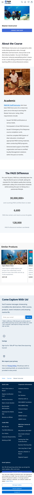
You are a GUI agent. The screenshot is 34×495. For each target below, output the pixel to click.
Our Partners (22, 395)
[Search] (22, 2)
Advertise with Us (23, 399)
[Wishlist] (29, 2)
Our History (5, 433)
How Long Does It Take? (24, 448)
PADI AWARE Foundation (25, 402)
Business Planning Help (24, 445)
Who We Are (5, 426)
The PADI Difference (7, 430)
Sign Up (28, 317)
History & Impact (23, 409)
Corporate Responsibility (9, 437)
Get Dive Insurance (7, 399)
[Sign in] (25, 2)
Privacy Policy (12, 366)
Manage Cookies (17, 485)
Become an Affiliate (7, 417)
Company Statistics (23, 388)
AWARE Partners (22, 416)
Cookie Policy (9, 481)
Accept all (17, 492)
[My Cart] (32, 2)
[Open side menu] (2, 2)
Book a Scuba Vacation (8, 403)
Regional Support (23, 457)
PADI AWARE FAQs (23, 405)
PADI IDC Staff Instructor (12, 105)
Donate (20, 412)
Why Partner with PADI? (24, 430)
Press (19, 392)
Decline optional (17, 488)
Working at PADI (6, 440)
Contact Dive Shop (17, 30)
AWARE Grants (22, 419)
